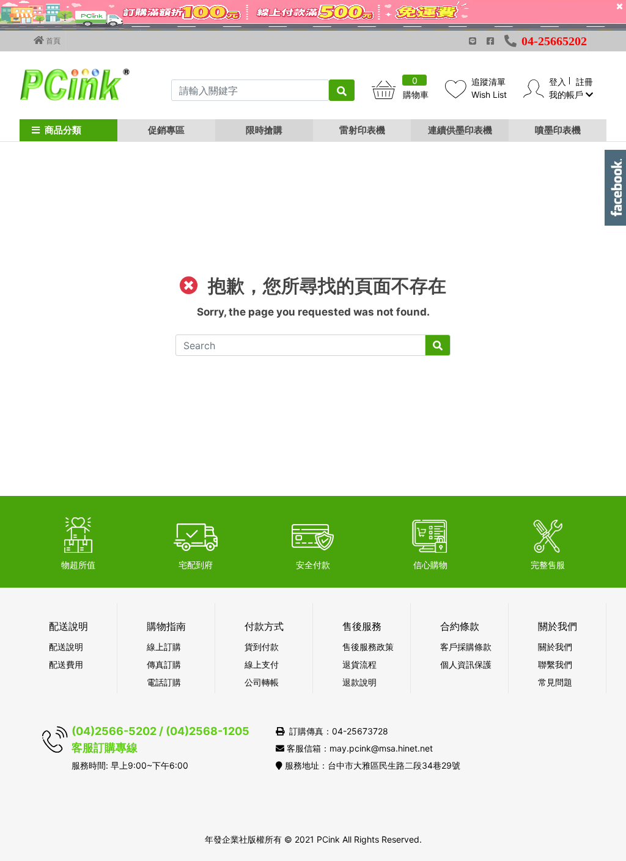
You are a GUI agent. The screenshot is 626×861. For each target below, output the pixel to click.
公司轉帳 (262, 682)
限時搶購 (264, 130)
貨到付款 (262, 646)
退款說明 (359, 682)
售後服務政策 (368, 646)
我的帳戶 (567, 94)
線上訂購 (164, 646)
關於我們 (555, 646)
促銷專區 (166, 130)
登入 (557, 81)
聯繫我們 (555, 664)
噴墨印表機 (558, 130)
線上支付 (262, 664)
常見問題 (555, 682)
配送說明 (66, 646)
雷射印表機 (362, 130)
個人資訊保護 (466, 664)
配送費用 (66, 664)
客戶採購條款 (466, 646)
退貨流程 (359, 664)
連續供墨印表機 (460, 130)
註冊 (584, 81)
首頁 (52, 40)
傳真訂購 (164, 664)
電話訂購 (164, 682)
